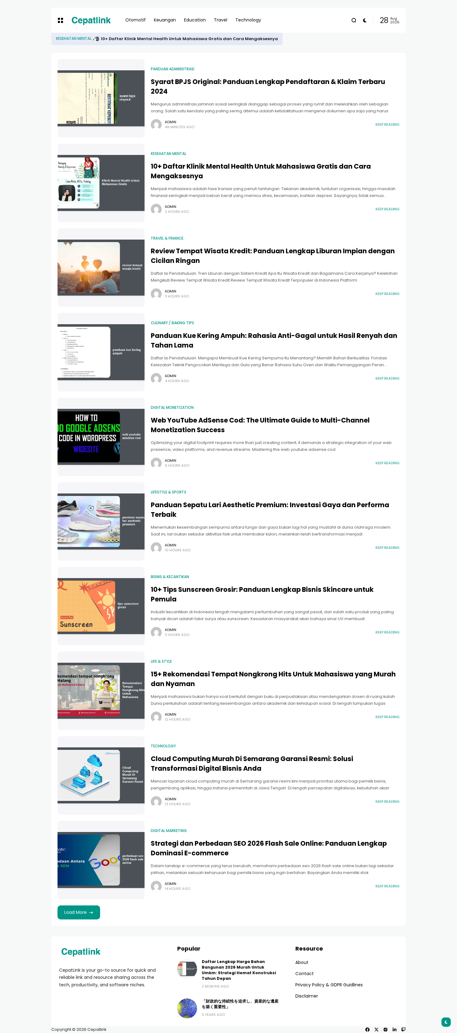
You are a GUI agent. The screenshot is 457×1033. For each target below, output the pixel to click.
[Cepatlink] (91, 20)
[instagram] (385, 1029)
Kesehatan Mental (168, 153)
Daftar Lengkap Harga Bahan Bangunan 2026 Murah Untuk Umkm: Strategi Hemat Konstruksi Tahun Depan (239, 970)
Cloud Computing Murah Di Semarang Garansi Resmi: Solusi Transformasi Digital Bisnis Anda (252, 763)
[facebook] (367, 1029)
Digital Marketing (169, 830)
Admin (170, 121)
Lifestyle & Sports (168, 492)
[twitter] (376, 1029)
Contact (304, 973)
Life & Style (161, 661)
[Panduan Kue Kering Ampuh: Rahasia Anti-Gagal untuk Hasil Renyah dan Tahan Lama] (101, 352)
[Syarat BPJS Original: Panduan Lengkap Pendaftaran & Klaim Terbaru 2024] (104, 39)
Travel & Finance (167, 238)
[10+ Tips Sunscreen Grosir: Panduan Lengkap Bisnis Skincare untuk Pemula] (101, 606)
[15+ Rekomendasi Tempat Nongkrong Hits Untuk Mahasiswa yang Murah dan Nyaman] (101, 691)
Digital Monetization (172, 407)
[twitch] (403, 1029)
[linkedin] (394, 1029)
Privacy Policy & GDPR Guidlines (329, 985)
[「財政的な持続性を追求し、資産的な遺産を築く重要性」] (187, 1008)
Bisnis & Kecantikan (170, 576)
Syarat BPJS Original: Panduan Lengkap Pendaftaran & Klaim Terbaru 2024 (191, 39)
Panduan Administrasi (77, 38)
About (301, 962)
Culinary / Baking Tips (172, 322)
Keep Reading (387, 124)
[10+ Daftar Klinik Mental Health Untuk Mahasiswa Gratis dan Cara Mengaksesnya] (101, 183)
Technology (163, 746)
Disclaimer (306, 996)
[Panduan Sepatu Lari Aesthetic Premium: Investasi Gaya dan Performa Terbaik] (101, 521)
